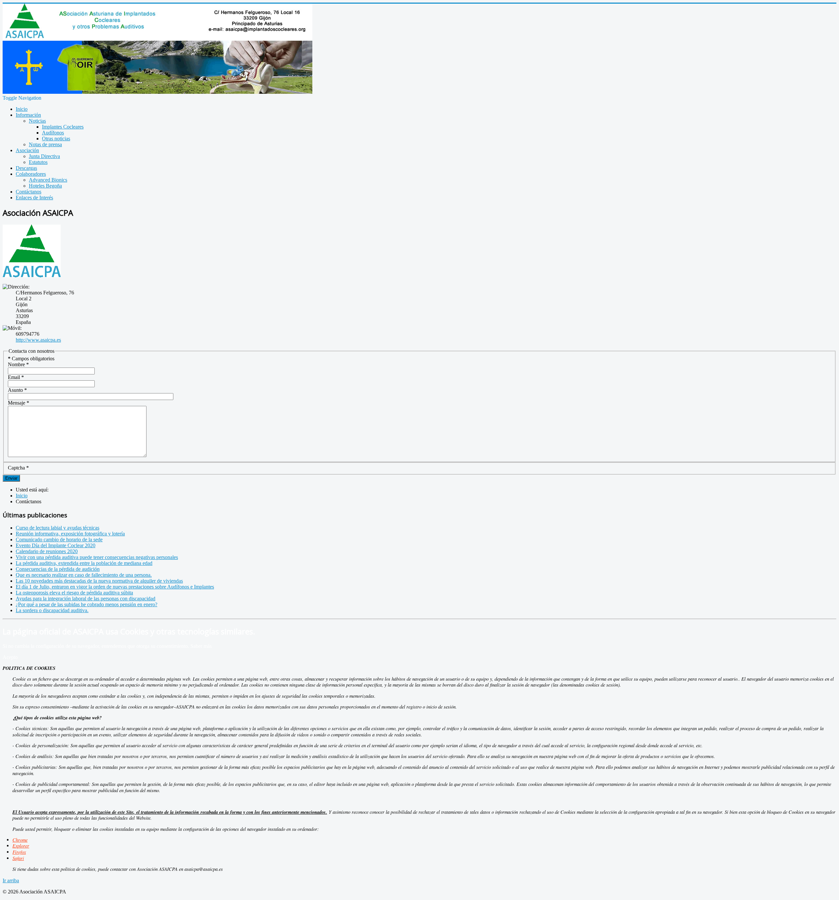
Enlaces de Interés (34, 197)
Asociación (27, 150)
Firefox (19, 852)
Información (28, 115)
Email (16, 377)
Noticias (37, 121)
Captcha (18, 467)
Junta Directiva (44, 156)
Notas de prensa (45, 144)
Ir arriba (11, 880)
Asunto (17, 390)
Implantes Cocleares (63, 127)
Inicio (22, 109)
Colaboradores (31, 174)
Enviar (11, 478)
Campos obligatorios (31, 358)
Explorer (20, 846)
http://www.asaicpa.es (38, 340)
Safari (18, 858)
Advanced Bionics (48, 180)
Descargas (26, 168)
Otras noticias (56, 138)
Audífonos (53, 132)
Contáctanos (28, 191)
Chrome (20, 840)
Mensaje (18, 403)
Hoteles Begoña (45, 186)
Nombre (18, 364)
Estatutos (38, 162)
